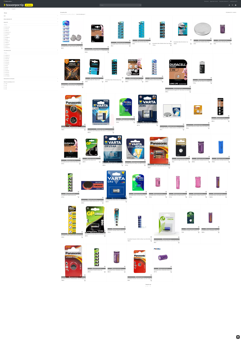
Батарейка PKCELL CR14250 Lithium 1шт (157, 195)
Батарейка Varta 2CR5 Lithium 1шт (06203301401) (147, 123)
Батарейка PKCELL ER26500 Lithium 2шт (200, 160)
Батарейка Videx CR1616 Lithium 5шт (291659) (121, 44)
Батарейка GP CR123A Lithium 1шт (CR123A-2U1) (95, 234)
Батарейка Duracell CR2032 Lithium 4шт (133, 79)
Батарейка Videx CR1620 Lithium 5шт (113, 79)
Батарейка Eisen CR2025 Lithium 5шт (201, 41)
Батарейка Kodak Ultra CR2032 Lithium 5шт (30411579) (198, 126)
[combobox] (234, 12)
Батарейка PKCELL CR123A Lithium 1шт (137, 195)
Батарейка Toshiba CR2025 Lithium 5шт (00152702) (72, 235)
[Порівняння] (235, 5)
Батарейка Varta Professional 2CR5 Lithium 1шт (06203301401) (101, 130)
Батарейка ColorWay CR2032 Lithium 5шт (116, 230)
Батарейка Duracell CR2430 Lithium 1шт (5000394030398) (97, 50)
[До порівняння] (82, 43)
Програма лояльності (224, 1)
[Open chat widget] (238, 337)
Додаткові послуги (214, 1)
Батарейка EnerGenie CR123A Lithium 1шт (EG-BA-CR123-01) (167, 240)
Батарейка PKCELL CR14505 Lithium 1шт (177, 195)
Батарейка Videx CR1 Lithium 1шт (92, 79)
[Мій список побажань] (232, 5)
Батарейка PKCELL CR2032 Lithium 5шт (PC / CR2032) (92, 201)
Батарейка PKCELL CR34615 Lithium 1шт (197, 195)
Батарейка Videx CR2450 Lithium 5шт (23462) (162, 43)
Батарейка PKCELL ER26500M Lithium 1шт (116, 270)
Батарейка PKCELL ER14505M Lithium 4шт (218, 195)
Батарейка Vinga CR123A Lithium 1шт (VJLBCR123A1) (72, 85)
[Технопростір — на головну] (14, 5)
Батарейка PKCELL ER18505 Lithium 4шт (220, 160)
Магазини (206, 1)
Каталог (30, 5)
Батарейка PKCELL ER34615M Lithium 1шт (163, 270)
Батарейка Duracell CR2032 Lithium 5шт (220, 119)
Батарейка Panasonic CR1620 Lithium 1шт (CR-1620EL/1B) (73, 278)
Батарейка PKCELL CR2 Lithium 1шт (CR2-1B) (125, 120)
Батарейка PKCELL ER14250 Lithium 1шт (222, 41)
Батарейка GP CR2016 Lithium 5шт (95, 270)
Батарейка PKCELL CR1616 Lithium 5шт (153, 79)
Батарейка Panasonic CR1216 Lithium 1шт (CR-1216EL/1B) (140, 278)
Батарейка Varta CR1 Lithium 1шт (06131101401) (135, 163)
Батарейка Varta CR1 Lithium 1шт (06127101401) (112, 163)
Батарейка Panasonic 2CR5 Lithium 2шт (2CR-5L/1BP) (159, 165)
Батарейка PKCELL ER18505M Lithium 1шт (210, 230)
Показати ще (148, 284)
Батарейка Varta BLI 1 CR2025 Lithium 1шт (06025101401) (172, 127)
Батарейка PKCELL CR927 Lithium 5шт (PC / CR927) (72, 46)
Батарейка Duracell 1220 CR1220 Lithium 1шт (71, 161)
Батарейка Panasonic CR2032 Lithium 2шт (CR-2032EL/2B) (73, 128)
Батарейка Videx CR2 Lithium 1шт (181, 41)
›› (150, 286)
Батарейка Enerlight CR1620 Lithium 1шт (180, 160)
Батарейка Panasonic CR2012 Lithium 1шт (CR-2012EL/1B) (140, 239)
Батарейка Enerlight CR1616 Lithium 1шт (190, 230)
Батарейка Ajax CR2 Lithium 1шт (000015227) (202, 81)
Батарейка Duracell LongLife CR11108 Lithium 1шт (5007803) (178, 90)
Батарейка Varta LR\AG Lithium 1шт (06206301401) (116, 199)
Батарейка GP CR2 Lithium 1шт (89, 160)
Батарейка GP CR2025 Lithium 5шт (68, 195)
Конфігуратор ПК (233, 1)
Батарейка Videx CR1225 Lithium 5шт (140, 41)
